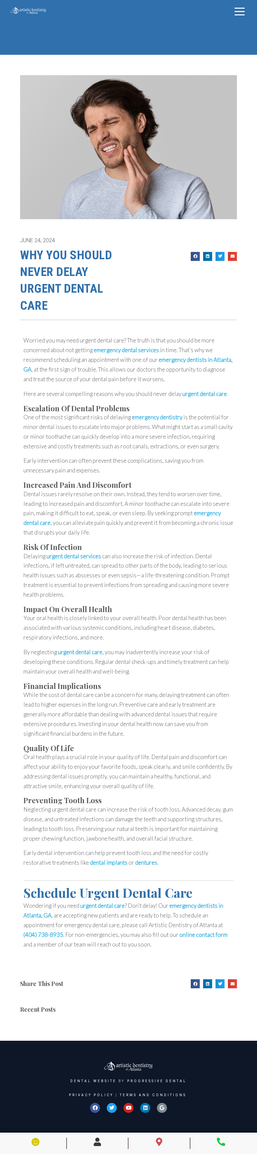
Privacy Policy (91, 1095)
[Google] (162, 1108)
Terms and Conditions (153, 1095)
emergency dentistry (157, 417)
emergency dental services (126, 349)
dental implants (108, 862)
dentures (146, 862)
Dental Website (93, 1081)
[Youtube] (128, 1108)
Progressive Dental (157, 1081)
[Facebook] (95, 1108)
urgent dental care (102, 340)
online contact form (203, 934)
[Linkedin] (145, 1108)
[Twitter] (112, 1108)
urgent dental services (74, 556)
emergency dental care (91, 924)
